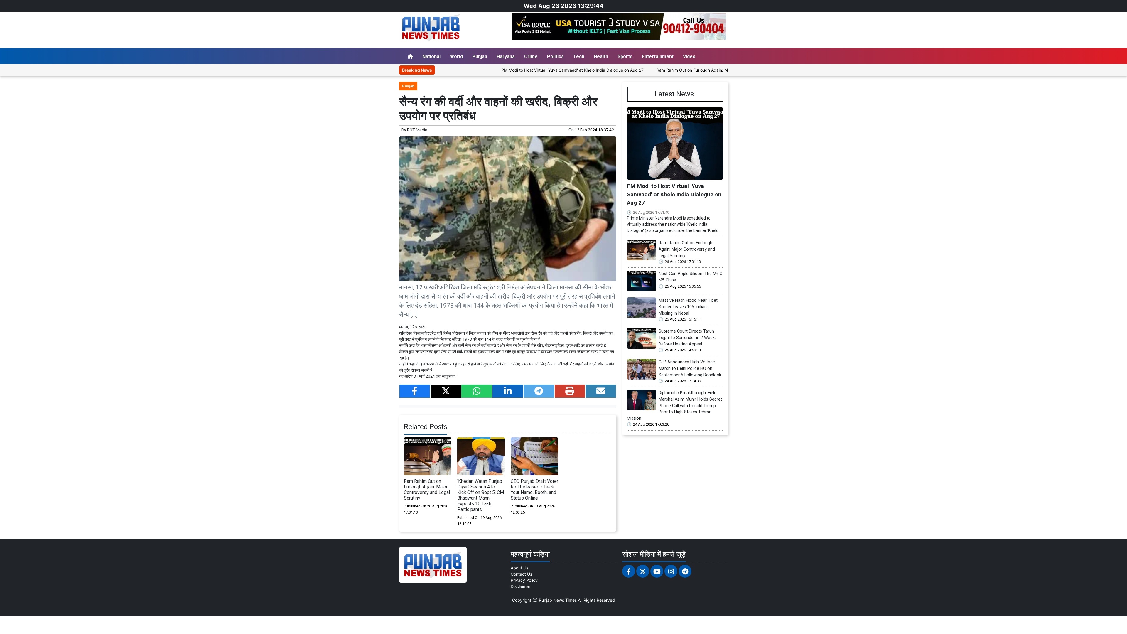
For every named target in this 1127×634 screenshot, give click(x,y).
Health (601, 56)
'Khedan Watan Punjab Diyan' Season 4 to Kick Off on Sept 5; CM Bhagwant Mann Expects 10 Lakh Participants (480, 495)
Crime (531, 56)
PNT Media (417, 130)
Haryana (506, 56)
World (456, 56)
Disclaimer (520, 586)
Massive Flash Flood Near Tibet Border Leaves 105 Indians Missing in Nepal (688, 307)
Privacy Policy (524, 580)
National (431, 56)
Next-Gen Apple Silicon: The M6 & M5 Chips (691, 277)
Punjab (479, 56)
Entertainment (658, 56)
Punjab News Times (558, 600)
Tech (578, 56)
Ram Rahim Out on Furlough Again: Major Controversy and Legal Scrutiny (694, 70)
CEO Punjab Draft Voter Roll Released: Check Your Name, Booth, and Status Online (534, 489)
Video (689, 56)
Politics (555, 56)
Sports (625, 56)
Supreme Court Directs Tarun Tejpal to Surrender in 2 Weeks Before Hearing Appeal (688, 337)
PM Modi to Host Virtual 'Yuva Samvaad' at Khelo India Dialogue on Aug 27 (539, 70)
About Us (519, 567)
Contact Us (521, 573)
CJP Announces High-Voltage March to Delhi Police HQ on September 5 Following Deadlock (690, 368)
